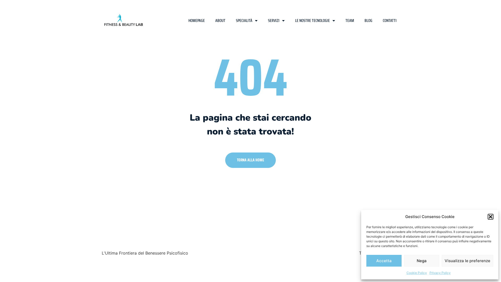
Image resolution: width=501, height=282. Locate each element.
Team (349, 20)
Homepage (196, 20)
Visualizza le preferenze (467, 260)
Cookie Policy (417, 273)
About (220, 20)
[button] (490, 216)
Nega (422, 260)
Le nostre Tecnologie (312, 20)
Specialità (244, 20)
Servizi (273, 20)
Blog (368, 20)
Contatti (390, 20)
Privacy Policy (440, 273)
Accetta (384, 260)
